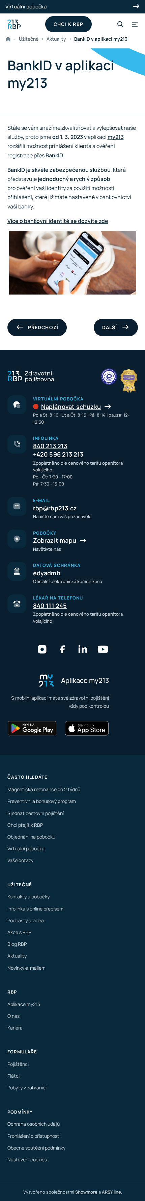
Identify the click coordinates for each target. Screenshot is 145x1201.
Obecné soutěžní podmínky (36, 1148)
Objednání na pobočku (31, 837)
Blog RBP (17, 944)
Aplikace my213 (23, 1004)
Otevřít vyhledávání (120, 24)
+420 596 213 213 (58, 454)
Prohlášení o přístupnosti (33, 1136)
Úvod (9, 39)
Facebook (62, 649)
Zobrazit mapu (55, 540)
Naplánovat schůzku (71, 406)
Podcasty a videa (25, 920)
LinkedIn (82, 649)
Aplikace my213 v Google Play (32, 728)
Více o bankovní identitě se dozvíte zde (57, 221)
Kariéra (15, 1027)
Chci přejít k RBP (25, 825)
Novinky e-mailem (26, 968)
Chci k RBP (68, 24)
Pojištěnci (18, 1064)
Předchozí (43, 327)
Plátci (13, 1076)
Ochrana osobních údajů (33, 1124)
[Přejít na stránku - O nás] (109, 377)
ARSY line (111, 1192)
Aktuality (56, 39)
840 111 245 (50, 606)
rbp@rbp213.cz (55, 508)
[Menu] (134, 24)
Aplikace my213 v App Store (86, 728)
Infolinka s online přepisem (35, 908)
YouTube (102, 649)
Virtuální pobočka (26, 6)
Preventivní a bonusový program (41, 801)
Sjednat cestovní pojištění (35, 813)
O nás (13, 1016)
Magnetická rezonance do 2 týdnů (43, 789)
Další (109, 327)
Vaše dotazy (20, 860)
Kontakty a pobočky (28, 896)
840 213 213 (50, 446)
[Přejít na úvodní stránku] (14, 24)
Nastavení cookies (27, 1159)
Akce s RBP (19, 932)
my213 (116, 137)
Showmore (86, 1192)
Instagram (42, 649)
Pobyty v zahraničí (27, 1087)
